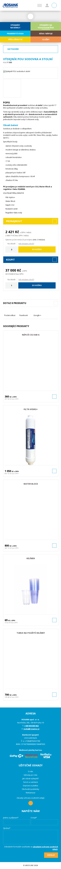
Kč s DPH (13, 397)
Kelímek (31, 558)
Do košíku (37, 249)
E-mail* (34, 817)
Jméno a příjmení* (10, 817)
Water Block (31, 483)
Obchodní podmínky (30, 789)
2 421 (9, 231)
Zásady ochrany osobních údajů (30, 798)
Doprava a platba (30, 785)
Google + (37, 315)
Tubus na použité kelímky (31, 633)
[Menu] (39, 5)
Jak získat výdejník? (30, 778)
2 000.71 (8, 235)
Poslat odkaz (9, 315)
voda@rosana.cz (31, 729)
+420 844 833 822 (31, 725)
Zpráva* (6, 828)
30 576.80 (9, 274)
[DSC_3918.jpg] (12, 88)
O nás (30, 771)
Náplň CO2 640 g (30, 334)
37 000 (10, 270)
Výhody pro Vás (30, 775)
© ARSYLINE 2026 (30, 865)
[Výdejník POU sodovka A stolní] (30, 72)
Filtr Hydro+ (31, 409)
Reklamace (30, 792)
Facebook (23, 315)
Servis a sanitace (30, 782)
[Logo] (10, 5)
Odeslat (51, 855)
